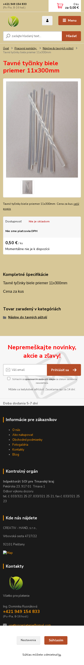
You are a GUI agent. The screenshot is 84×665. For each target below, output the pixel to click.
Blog (15, 454)
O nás (16, 430)
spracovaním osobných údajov (40, 379)
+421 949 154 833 (15, 4)
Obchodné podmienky (27, 440)
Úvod (6, 48)
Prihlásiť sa (60, 370)
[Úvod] (19, 20)
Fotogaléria (20, 445)
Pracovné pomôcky (25, 48)
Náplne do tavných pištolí (58, 48)
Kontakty (18, 450)
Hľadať (71, 36)
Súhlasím (56, 640)
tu (59, 655)
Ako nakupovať (22, 435)
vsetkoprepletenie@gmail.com (30, 625)
